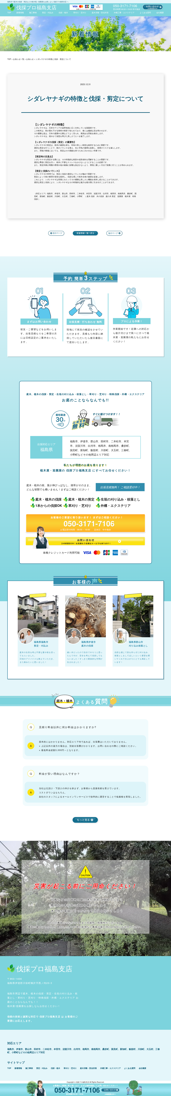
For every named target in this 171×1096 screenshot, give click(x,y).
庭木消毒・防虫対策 (100, 12)
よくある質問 (145, 12)
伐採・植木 (63, 12)
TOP (9, 12)
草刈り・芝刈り (79, 12)
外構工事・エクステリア (124, 12)
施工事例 (33, 12)
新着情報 (20, 12)
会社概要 (160, 12)
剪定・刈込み (47, 12)
